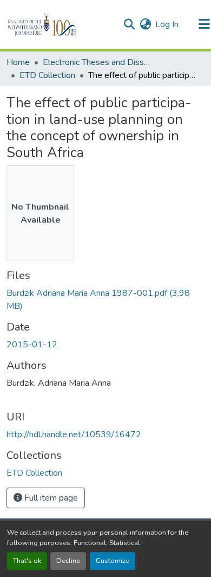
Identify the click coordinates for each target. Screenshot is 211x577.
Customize (112, 561)
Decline (68, 561)
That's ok (27, 561)
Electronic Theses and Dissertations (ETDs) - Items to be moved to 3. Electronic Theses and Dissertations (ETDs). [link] (97, 62)
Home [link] (18, 62)
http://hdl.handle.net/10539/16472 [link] (73, 434)
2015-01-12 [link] (31, 345)
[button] (60, 24)
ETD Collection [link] (47, 75)
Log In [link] (167, 24)
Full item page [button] (50, 498)
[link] (105, 300)
